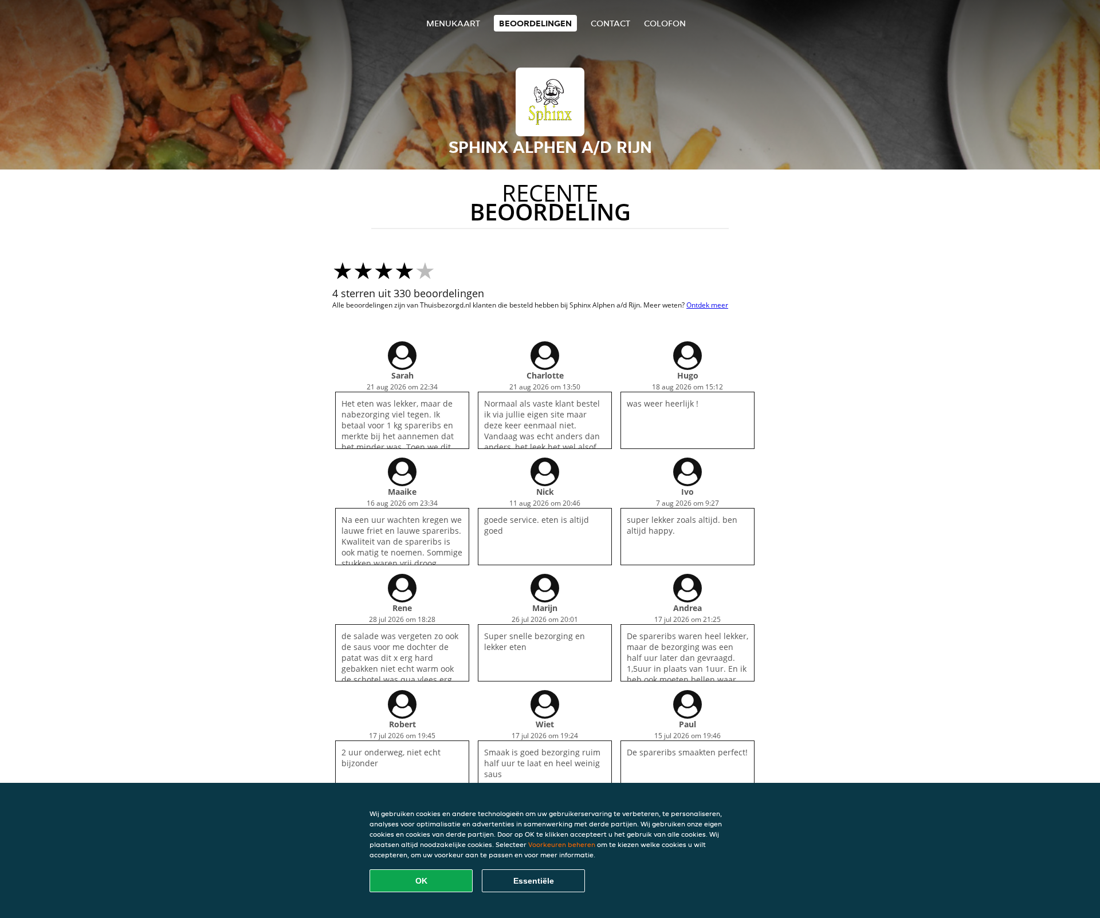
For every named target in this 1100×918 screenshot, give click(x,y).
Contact (610, 23)
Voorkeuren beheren (561, 844)
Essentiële (533, 880)
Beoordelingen (535, 23)
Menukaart (453, 23)
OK (421, 880)
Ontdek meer (707, 305)
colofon (665, 23)
